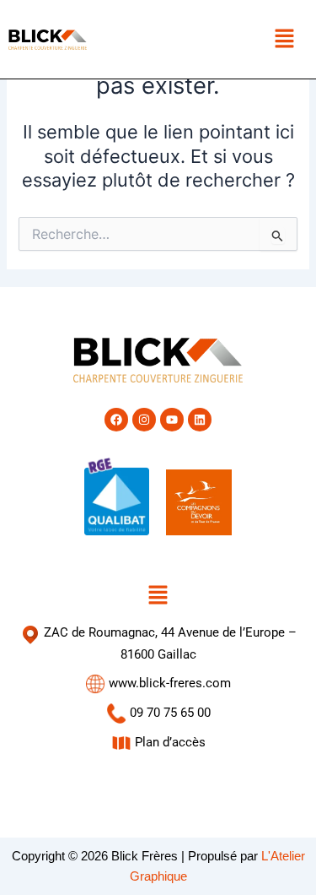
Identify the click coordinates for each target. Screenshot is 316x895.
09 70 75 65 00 (168, 712)
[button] (284, 39)
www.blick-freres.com (168, 683)
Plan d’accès (168, 742)
